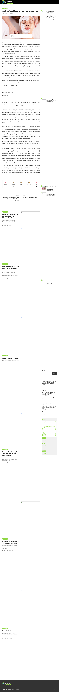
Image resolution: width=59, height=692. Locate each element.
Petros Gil (17, 36)
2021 (44, 448)
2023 (44, 443)
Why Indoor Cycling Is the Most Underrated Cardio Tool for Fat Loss (49, 412)
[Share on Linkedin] (30, 36)
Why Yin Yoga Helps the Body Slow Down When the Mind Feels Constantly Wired (51, 188)
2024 (44, 440)
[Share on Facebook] (25, 36)
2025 (44, 438)
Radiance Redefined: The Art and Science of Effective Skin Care (10, 216)
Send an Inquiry (53, 689)
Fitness (29, 1)
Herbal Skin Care (7, 631)
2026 (44, 419)
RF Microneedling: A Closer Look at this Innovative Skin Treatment (10, 268)
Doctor (23, 1)
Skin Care (5, 8)
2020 (44, 451)
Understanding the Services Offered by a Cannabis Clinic (51, 100)
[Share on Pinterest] (28, 36)
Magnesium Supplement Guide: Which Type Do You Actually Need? (50, 195)
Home (18, 1)
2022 (44, 446)
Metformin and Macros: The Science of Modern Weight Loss (51, 282)
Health (35, 1)
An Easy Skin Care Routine (30, 197)
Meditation (42, 1)
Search (43, 370)
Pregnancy (49, 1)
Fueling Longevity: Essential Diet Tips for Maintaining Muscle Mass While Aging (49, 407)
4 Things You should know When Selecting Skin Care (10, 542)
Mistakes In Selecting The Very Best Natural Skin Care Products (11, 198)
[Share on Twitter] (27, 36)
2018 (44, 454)
